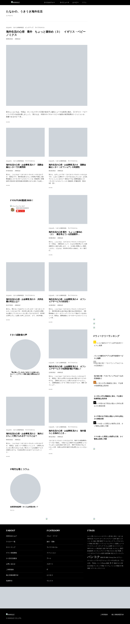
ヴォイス (50, 581)
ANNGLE (18, 39)
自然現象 (107, 553)
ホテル (93, 553)
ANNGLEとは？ (11, 536)
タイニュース (64, 2)
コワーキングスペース (98, 568)
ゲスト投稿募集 (11, 553)
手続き (94, 563)
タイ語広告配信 (11, 558)
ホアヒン (119, 557)
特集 (90, 543)
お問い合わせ (10, 564)
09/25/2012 (9, 439)
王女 (116, 551)
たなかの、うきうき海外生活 (15, 27)
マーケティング (92, 546)
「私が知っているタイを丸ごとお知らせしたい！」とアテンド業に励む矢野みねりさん (25, 374)
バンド (99, 563)
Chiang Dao (112, 557)
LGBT (114, 539)
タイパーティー (118, 546)
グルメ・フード (52, 536)
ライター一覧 (10, 541)
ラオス (112, 551)
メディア (100, 546)
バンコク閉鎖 (115, 566)
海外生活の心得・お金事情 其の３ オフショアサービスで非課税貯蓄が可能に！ (67, 367)
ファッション (51, 553)
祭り (115, 536)
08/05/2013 (9, 39)
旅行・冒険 (50, 541)
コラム (84, 2)
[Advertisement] (108, 484)
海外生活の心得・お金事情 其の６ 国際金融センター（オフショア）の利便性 (67, 166)
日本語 (91, 566)
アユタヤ (96, 539)
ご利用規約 (10, 569)
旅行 (121, 548)
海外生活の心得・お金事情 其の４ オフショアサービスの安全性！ (67, 300)
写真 (119, 551)
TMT (107, 548)
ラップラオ (117, 541)
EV (120, 566)
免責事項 (9, 581)
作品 (112, 553)
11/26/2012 (52, 305)
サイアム (107, 566)
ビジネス (50, 575)
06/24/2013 (52, 171)
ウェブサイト (110, 543)
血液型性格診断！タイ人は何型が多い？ (24, 507)
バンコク (93, 556)
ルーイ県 (90, 536)
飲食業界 (90, 551)
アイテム (98, 553)
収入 (112, 536)
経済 (102, 553)
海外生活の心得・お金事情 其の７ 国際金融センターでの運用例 (24, 166)
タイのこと (116, 548)
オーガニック (91, 560)
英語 (97, 543)
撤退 (107, 563)
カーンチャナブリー (106, 539)
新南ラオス (117, 563)
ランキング (97, 566)
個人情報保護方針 (12, 575)
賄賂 (101, 557)
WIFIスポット (91, 548)
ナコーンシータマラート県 (101, 536)
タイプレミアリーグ (99, 551)
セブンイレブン (119, 553)
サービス (99, 560)
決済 (93, 543)
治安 (104, 548)
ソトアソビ (102, 543)
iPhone (103, 563)
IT (47, 569)
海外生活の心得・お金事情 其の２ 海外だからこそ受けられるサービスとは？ (24, 434)
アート (49, 558)
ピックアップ (29, 27)
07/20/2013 (9, 171)
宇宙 (108, 551)
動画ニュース (119, 543)
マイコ (12, 510)
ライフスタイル (39, 27)
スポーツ (50, 564)
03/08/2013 (52, 238)
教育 (101, 541)
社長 (110, 548)
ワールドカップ (108, 541)
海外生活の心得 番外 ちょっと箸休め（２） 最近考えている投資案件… (65, 233)
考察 (98, 541)
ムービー (75, 2)
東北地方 (99, 548)
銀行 (118, 539)
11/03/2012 (52, 372)
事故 (102, 566)
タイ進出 (93, 541)
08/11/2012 (52, 437)
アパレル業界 (108, 546)
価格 (106, 557)
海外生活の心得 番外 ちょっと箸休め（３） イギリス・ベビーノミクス (45, 33)
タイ (111, 563)
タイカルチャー (49, 2)
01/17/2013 (9, 305)
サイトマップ (10, 547)
